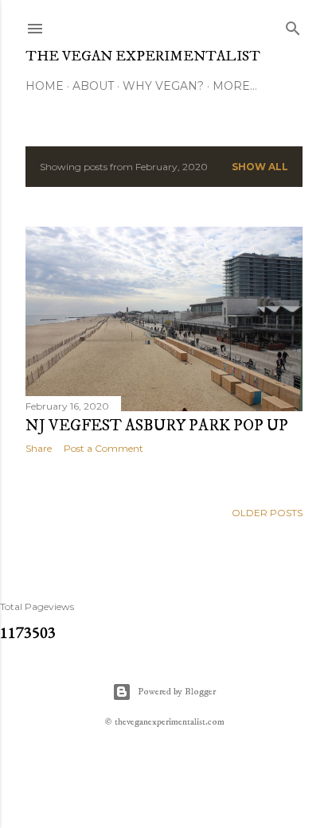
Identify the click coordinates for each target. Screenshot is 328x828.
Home (44, 86)
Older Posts (267, 513)
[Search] (293, 25)
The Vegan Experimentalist (142, 56)
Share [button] (38, 448)
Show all (260, 167)
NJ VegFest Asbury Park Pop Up (156, 426)
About (93, 86)
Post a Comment (103, 448)
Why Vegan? (163, 86)
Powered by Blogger (177, 692)
